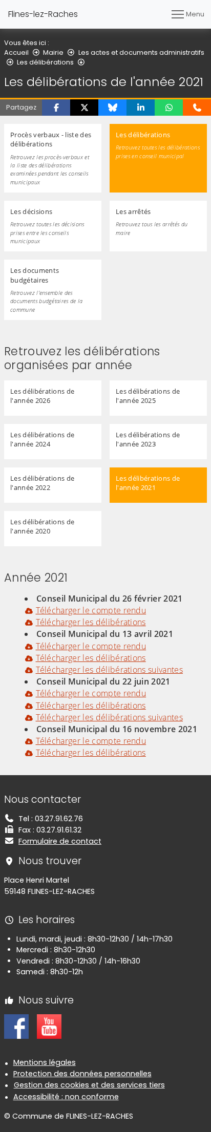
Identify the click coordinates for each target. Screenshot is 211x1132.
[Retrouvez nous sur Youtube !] (49, 1026)
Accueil (16, 52)
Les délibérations (45, 62)
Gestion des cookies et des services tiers (89, 1085)
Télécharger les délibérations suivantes (109, 669)
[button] (56, 107)
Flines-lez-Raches (43, 14)
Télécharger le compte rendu (91, 610)
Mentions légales (44, 1062)
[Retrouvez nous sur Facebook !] (16, 1026)
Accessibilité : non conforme (66, 1097)
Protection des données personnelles (82, 1074)
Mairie (53, 52)
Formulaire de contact (59, 841)
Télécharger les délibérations (91, 622)
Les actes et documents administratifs (141, 52)
